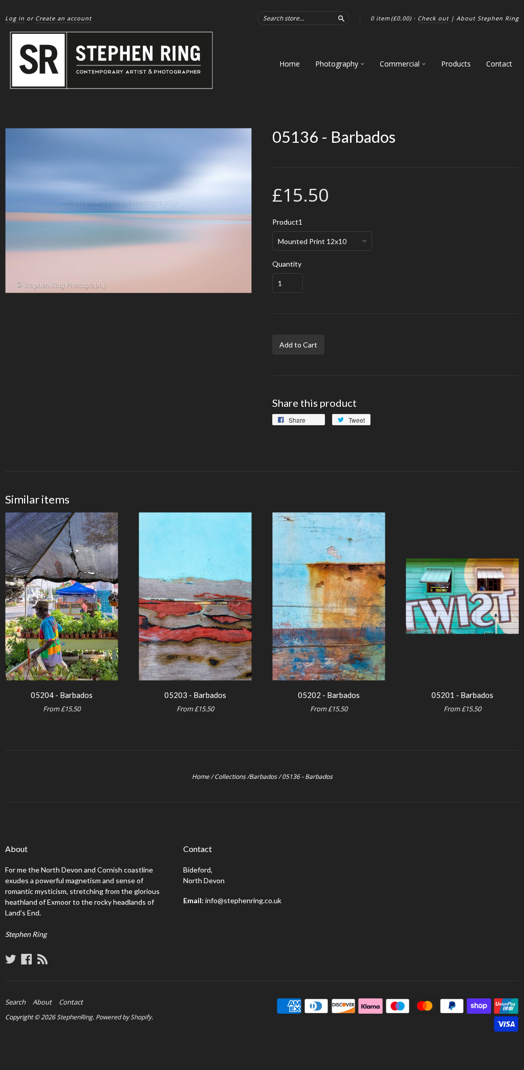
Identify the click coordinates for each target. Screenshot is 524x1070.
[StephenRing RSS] (42, 959)
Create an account (63, 18)
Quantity (286, 264)
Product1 (287, 222)
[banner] (112, 60)
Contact (499, 64)
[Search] (341, 18)
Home (289, 64)
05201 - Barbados (462, 695)
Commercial (401, 64)
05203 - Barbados (195, 695)
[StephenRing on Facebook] (26, 959)
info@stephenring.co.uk (243, 900)
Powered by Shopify (123, 1017)
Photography (337, 64)
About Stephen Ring (487, 18)
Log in (15, 18)
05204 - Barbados (62, 695)
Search (15, 1002)
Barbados (263, 776)
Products (456, 64)
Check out (433, 18)
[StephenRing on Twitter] (10, 959)
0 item (390, 18)
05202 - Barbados (329, 695)
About (42, 1002)
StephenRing (75, 1017)
